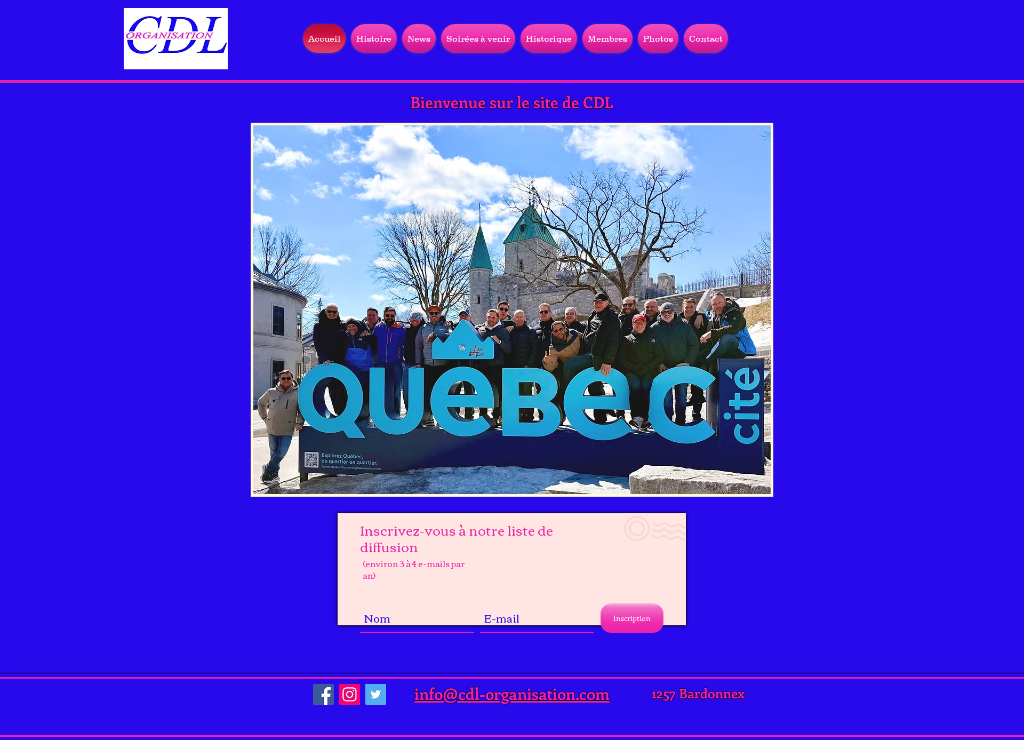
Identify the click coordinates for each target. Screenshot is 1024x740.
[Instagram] (349, 694)
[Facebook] (323, 694)
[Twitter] (375, 694)
